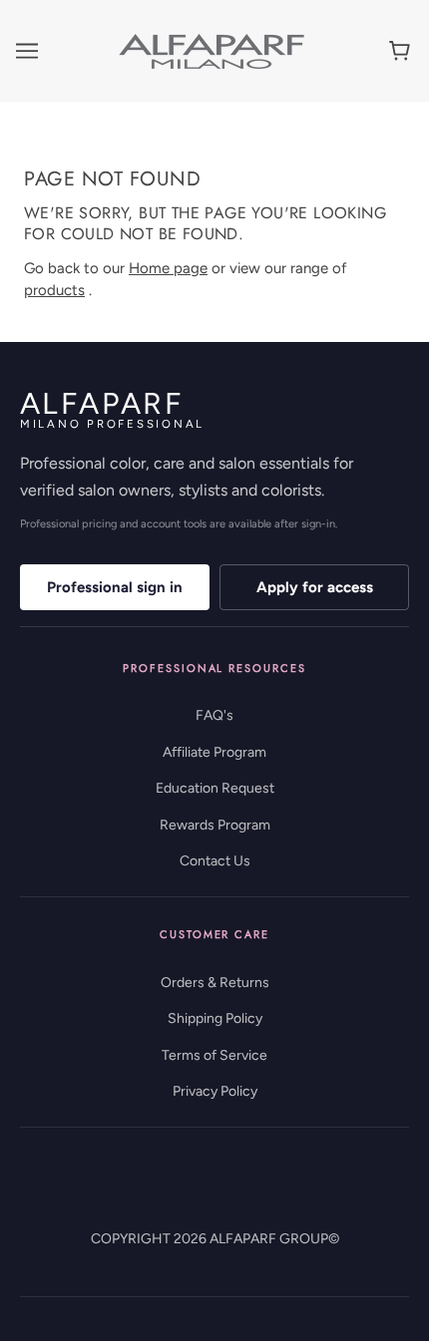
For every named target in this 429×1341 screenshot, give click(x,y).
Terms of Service (214, 1055)
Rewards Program (215, 825)
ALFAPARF (112, 409)
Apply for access (314, 587)
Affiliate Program (214, 752)
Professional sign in (115, 587)
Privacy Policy (215, 1091)
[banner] (211, 50)
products (54, 290)
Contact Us (215, 860)
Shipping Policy (215, 1018)
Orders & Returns (215, 982)
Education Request (215, 788)
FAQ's (214, 715)
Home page (168, 268)
